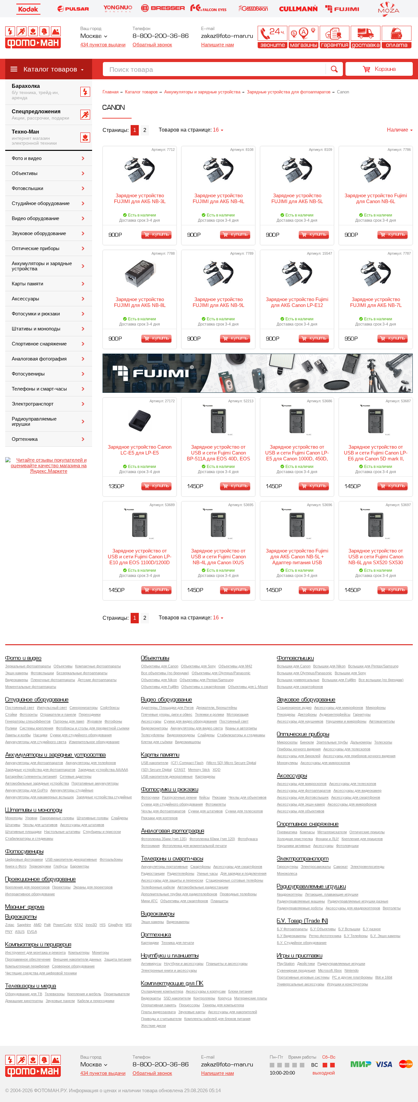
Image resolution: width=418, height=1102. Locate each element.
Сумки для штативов (205, 811)
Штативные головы (92, 818)
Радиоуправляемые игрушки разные (358, 901)
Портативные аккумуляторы (95, 783)
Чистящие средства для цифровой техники (41, 973)
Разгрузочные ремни (179, 797)
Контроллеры (204, 998)
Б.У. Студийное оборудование (302, 943)
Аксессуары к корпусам (206, 991)
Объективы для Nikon (159, 680)
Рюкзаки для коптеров (159, 818)
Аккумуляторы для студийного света (35, 742)
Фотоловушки (347, 846)
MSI (128, 925)
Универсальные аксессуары (300, 984)
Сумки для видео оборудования (190, 721)
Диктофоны (307, 714)
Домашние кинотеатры (24, 1001)
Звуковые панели (60, 1001)
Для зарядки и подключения (243, 873)
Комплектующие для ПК (172, 983)
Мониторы (100, 952)
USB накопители (154, 763)
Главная (111, 92)
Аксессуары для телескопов (346, 749)
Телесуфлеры (152, 735)
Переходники (90, 714)
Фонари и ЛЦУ (327, 839)
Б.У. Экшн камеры (385, 936)
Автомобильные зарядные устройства (37, 783)
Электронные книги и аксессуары (169, 970)
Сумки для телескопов (244, 811)
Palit (47, 925)
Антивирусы (151, 964)
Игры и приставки (299, 956)
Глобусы (61, 866)
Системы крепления (36, 728)
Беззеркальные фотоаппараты (81, 673)
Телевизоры (55, 994)
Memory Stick (199, 770)
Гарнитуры (362, 714)
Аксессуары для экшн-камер (301, 804)
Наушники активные (294, 846)
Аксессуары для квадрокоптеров (353, 908)
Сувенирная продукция (296, 970)
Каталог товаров (50, 69)
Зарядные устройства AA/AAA (103, 770)
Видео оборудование (35, 218)
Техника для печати (177, 943)
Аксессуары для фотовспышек (303, 797)
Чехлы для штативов (40, 825)
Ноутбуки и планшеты (170, 956)
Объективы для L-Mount (248, 687)
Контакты (272, 37)
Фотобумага (248, 839)
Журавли (94, 721)
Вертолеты (392, 908)
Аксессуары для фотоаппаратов (304, 790)
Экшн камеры (16, 673)
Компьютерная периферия (27, 966)
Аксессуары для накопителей (232, 1012)
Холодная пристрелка (295, 839)
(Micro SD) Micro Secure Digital (231, 763)
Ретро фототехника (325, 936)
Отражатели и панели (58, 714)
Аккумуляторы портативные (164, 867)
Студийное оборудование (41, 203)
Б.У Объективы (323, 929)
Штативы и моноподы (36, 328)
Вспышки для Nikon (329, 666)
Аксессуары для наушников (300, 721)
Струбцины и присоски (102, 832)
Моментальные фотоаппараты (30, 687)
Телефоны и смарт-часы (39, 388)
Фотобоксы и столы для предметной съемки (92, 728)
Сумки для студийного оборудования (81, 735)
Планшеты (219, 901)
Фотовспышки (27, 188)
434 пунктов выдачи (102, 44)
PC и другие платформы (352, 977)
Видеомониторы (154, 728)
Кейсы (204, 797)
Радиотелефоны (180, 873)
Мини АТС (149, 901)
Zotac (9, 925)
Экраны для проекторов (93, 887)
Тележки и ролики (209, 714)
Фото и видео (26, 158)
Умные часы (207, 873)
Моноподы (14, 818)
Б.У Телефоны (356, 936)
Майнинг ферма (24, 907)
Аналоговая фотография (39, 358)
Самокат (340, 867)
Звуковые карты (191, 1012)
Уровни (31, 818)
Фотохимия (150, 846)
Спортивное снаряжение (39, 343)
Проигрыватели (117, 994)
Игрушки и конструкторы (347, 984)
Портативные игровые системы (303, 977)
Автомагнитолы (382, 721)
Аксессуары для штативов (82, 825)
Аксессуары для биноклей (298, 756)
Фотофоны (113, 721)
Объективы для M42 (235, 666)
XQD (216, 770)
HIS (102, 925)
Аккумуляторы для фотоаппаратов (34, 763)
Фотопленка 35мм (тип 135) (164, 839)
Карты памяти (27, 283)
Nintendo (352, 970)
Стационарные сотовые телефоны (234, 880)
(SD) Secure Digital (156, 770)
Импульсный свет (52, 708)
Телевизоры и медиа (30, 986)
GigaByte (115, 925)
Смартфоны (200, 867)
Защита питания (117, 959)
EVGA (32, 932)
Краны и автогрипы (241, 728)
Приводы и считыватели (161, 1019)
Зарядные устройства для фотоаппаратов (288, 92)
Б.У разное (372, 929)
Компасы (307, 832)
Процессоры (189, 1005)
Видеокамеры (16, 680)
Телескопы (383, 742)
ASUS (19, 932)
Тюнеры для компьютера (223, 1005)
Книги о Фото (15, 866)
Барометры (79, 866)
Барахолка (35, 91)
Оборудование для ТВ (23, 994)
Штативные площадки (23, 832)
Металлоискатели (332, 832)
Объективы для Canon (159, 666)
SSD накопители (177, 998)
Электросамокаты (316, 867)
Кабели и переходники (95, 1001)
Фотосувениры (28, 373)
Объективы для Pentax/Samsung (206, 680)
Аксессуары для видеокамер (357, 790)
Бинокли (307, 742)
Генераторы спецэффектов (28, 721)
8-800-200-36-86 (161, 36)
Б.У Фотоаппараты (292, 929)
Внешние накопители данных (77, 959)
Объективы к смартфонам (203, 687)
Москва (91, 36)
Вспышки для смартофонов (300, 687)
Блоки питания (240, 991)
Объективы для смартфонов (184, 901)
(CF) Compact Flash (187, 763)
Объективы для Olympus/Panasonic (221, 673)
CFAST (179, 770)
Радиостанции (153, 873)
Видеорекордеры (181, 735)
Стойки (11, 714)
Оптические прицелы (367, 832)
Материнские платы (250, 998)
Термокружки (40, 866)
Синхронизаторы (84, 708)
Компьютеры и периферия (38, 945)
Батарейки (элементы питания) (31, 776)
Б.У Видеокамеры (291, 936)
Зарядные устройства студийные (104, 797)
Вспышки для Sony (350, 673)
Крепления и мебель (84, 994)
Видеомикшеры (188, 742)
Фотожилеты (215, 804)
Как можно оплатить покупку (396, 37)
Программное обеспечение (28, 959)
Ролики (11, 728)
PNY (8, 932)
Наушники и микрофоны (346, 721)
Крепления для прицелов (362, 839)
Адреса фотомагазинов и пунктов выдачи (303, 37)
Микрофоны (376, 708)
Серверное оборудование (73, 966)
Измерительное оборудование (94, 742)
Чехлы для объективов (247, 797)
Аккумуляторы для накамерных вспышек (39, 797)
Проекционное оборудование (40, 879)
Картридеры (205, 776)
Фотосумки (150, 797)
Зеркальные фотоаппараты (28, 666)
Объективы (25, 173)
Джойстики (306, 964)
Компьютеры (78, 952)
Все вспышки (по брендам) (381, 680)
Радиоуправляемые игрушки (34, 421)
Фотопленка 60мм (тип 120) (212, 839)
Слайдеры (206, 735)
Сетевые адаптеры (75, 776)
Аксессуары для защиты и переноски (172, 880)
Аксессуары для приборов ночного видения (359, 756)
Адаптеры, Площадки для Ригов (167, 708)
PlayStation (286, 964)
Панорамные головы (57, 818)
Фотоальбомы (111, 859)
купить (161, 234)
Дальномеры (361, 742)
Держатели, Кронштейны (216, 708)
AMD (37, 925)
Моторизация (238, 714)
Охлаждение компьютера (162, 991)
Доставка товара (365, 37)
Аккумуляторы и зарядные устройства (42, 266)
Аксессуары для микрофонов (338, 708)
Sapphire (24, 925)
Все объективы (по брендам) (165, 673)
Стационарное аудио (294, 708)
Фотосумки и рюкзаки (36, 313)
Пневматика (287, 832)
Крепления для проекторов (27, 887)
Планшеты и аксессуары (227, 964)
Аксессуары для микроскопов (325, 763)
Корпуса (225, 998)
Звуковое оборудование (39, 233)
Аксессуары (25, 298)
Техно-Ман (34, 137)
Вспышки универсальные (298, 680)
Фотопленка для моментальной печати (194, 846)
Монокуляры (287, 763)
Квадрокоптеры (289, 894)
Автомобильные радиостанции (202, 887)
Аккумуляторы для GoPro (26, 790)
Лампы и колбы (18, 735)
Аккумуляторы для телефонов (91, 763)
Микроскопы (287, 742)
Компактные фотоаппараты (98, 666)
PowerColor (62, 925)
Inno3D (91, 925)
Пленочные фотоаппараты (53, 680)
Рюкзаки (219, 797)
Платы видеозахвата (158, 1012)
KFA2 (78, 925)
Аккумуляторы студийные (71, 790)
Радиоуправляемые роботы (300, 908)
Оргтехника (25, 439)
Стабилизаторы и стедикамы (241, 735)
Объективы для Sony (198, 666)
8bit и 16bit (383, 977)
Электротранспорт (33, 404)
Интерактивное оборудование (30, 894)
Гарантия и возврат (334, 37)
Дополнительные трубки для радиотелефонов (179, 894)
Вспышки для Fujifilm (339, 680)
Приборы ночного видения (299, 749)
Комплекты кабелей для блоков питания (217, 1019)
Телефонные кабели (158, 887)
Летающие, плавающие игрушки (331, 894)
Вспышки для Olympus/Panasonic (304, 673)
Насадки (40, 735)
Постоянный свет (19, 708)
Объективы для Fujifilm (160, 687)
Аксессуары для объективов (300, 811)
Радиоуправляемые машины (301, 901)
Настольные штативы (62, 832)
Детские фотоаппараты (97, 680)
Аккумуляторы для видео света (196, 728)
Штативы (12, 825)
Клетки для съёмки (156, 742)
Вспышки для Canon (294, 666)
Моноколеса (287, 873)
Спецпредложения (40, 114)
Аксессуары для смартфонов (355, 797)
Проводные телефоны (238, 894)
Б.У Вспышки (349, 929)
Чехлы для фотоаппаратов (163, 811)
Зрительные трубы (332, 742)
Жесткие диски (153, 1026)
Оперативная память (158, 1005)
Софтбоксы (110, 708)
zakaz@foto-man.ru (227, 36)
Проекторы (61, 887)
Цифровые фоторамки (24, 859)
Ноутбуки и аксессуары (183, 964)
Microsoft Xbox (330, 970)
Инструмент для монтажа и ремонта (35, 952)
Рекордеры (286, 714)
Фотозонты (29, 714)
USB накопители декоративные (167, 776)
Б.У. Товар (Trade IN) (302, 921)
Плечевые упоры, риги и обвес (166, 714)
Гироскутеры (287, 867)
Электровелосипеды (367, 867)
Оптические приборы (35, 248)
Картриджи (150, 943)
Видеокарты (21, 917)
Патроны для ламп (68, 721)
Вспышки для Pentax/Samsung (373, 666)
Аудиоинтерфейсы (334, 714)
